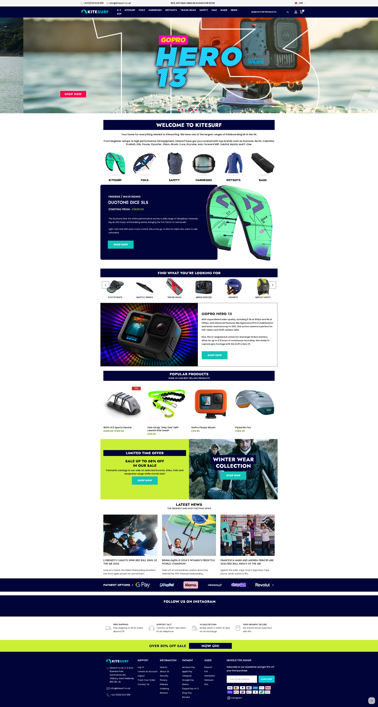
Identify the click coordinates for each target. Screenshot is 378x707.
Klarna (185, 684)
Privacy (163, 680)
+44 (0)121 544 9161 (93, 3)
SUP (119, 13)
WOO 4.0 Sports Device (117, 427)
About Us (164, 671)
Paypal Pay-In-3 (190, 688)
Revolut (186, 697)
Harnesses (209, 675)
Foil (206, 671)
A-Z (119, 10)
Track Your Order (146, 680)
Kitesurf (208, 667)
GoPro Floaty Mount (203, 427)
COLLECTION (233, 466)
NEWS (234, 10)
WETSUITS (171, 10)
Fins (206, 684)
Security (164, 675)
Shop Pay (187, 692)
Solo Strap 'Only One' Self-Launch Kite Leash (163, 429)
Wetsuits (208, 680)
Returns (164, 692)
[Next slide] (272, 285)
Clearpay (187, 675)
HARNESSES (155, 10)
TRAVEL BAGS (188, 10)
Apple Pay (187, 671)
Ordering (164, 688)
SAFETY (203, 10)
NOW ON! (210, 645)
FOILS (142, 10)
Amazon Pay (188, 667)
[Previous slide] (105, 285)
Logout (141, 675)
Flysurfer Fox (243, 427)
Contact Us (143, 684)
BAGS (263, 180)
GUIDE (223, 10)
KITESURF (130, 10)
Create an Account (148, 671)
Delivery (164, 684)
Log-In (141, 667)
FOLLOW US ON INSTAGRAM (189, 601)
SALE (214, 10)
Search (163, 667)
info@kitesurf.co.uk (120, 3)
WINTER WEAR (233, 459)
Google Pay (188, 680)
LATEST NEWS (189, 504)
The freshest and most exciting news (189, 508)
